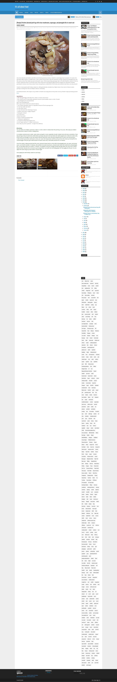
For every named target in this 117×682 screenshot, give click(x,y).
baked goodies (90, 302)
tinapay (86, 650)
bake (91, 309)
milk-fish (94, 584)
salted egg (90, 413)
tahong (92, 420)
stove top (83, 641)
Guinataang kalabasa (85, 366)
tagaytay (87, 648)
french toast (84, 546)
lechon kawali (84, 577)
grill (82, 392)
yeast (82, 364)
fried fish (89, 390)
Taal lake (89, 477)
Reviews (26, 12)
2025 (84, 190)
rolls (97, 620)
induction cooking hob (85, 565)
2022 (84, 194)
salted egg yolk (87, 624)
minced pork (91, 399)
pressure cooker (87, 314)
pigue (83, 605)
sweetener (89, 646)
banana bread (84, 375)
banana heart (90, 375)
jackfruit (83, 570)
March (85, 226)
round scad (83, 622)
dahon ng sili (87, 534)
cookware (94, 529)
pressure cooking (84, 612)
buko (96, 511)
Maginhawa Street (90, 458)
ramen (88, 617)
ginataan (87, 551)
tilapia (91, 423)
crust (82, 534)
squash (83, 361)
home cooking (87, 295)
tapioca (83, 423)
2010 (84, 242)
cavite (87, 518)
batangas (93, 335)
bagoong (88, 335)
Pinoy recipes (84, 297)
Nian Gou (91, 463)
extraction (88, 539)
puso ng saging (95, 612)
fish (92, 288)
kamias (90, 319)
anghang (88, 489)
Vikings (91, 484)
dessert (93, 285)
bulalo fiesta (84, 378)
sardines (96, 359)
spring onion (84, 639)
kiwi (82, 575)
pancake (95, 404)
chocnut (87, 311)
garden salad (89, 548)
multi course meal (93, 586)
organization (96, 401)
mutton (83, 589)
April (85, 224)
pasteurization (92, 598)
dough (88, 385)
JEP (86, 169)
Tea (97, 477)
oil (86, 593)
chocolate (90, 380)
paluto (93, 593)
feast (89, 387)
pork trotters (27, 29)
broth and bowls (88, 508)
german (83, 551)
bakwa (91, 496)
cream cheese (88, 383)
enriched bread (84, 387)
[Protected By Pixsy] (48, 673)
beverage (83, 337)
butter (86, 340)
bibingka (87, 501)
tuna (90, 425)
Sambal (95, 371)
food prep (83, 319)
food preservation (84, 544)
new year (88, 321)
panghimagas (84, 596)
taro (94, 648)
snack (94, 307)
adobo (83, 316)
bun (92, 513)
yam (92, 662)
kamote (91, 394)
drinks (89, 537)
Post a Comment (21, 180)
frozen (92, 546)
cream (96, 532)
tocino (97, 650)
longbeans (96, 397)
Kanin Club (87, 451)
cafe (82, 295)
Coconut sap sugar (90, 328)
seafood (97, 285)
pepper (87, 603)
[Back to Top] (99, 680)
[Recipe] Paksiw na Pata (42, 167)
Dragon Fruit (92, 444)
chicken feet (84, 520)
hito (82, 560)
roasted (94, 620)
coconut (95, 380)
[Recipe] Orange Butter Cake (87, 79)
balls (87, 499)
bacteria (91, 494)
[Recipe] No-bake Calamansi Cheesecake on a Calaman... (89, 210)
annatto (92, 489)
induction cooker (94, 563)
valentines (88, 657)
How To (41, 12)
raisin (90, 615)
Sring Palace (84, 477)
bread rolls (93, 506)
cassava (97, 515)
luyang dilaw (95, 577)
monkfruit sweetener (85, 401)
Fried (88, 330)
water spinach (84, 662)
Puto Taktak (89, 470)
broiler (83, 508)
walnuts (96, 660)
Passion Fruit (96, 465)
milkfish (94, 319)
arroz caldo (84, 335)
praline (83, 610)
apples (92, 373)
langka (88, 352)
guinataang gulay (84, 556)
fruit (97, 297)
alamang (97, 487)
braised (40, 27)
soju (82, 636)
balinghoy (83, 499)
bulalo (83, 340)
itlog (82, 567)
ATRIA (83, 430)
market (83, 584)
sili (98, 413)
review (89, 285)
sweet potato (84, 646)
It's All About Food (22, 1)
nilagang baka (84, 591)
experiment (97, 290)
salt (82, 624)
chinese (44, 27)
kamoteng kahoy (96, 570)
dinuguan (83, 385)
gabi (96, 546)
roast (89, 359)
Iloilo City (96, 283)
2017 (84, 232)
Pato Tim (83, 468)
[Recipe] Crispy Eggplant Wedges (93, 17)
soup (96, 300)
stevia (95, 323)
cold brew (97, 525)
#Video (83, 101)
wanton (92, 428)
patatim (20, 29)
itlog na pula (93, 567)
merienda (92, 295)
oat (95, 591)
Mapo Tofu (96, 458)
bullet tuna (88, 513)
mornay (87, 586)
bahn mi (83, 496)
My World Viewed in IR (44, 1)
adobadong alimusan (90, 487)
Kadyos (83, 451)
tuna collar (88, 655)
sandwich (92, 624)
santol (93, 359)
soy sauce (94, 636)
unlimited (83, 657)
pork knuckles (84, 608)
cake (89, 297)
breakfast (83, 311)
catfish (83, 518)
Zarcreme (95, 484)
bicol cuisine (93, 501)
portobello (89, 608)
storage (97, 639)
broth (82, 304)
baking (95, 288)
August (85, 216)
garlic (93, 390)
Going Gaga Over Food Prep (92, 147)
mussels (83, 356)
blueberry (88, 506)
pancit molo (84, 406)
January (85, 230)
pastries (97, 598)
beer (97, 335)
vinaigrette (88, 660)
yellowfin (83, 665)
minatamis (97, 354)
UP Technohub (84, 482)
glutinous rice (84, 349)
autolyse (87, 494)
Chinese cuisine (91, 364)
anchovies (83, 489)
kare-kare (95, 394)
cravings (91, 532)
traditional (83, 425)
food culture (95, 541)
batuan (95, 375)
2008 (84, 246)
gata (82, 314)
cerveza (90, 518)
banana (95, 302)
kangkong (83, 352)
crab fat (87, 532)
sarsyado (97, 624)
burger (88, 378)
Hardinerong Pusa (84, 1)
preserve (96, 610)
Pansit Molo (84, 333)
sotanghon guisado (93, 416)
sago (82, 413)
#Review (83, 92)
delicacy (96, 534)
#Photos (83, 94)
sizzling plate (87, 631)
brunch (83, 511)
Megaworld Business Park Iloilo (87, 371)
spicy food (90, 418)
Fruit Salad (83, 447)
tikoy (82, 650)
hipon (96, 558)
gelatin (94, 548)
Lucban (96, 456)
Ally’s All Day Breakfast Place (90, 430)
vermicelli (83, 660)
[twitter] (99, 1)
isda (96, 565)
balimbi (95, 496)
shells (93, 629)
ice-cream (93, 560)
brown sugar (94, 508)
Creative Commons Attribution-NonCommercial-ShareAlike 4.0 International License (27, 675)
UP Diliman (94, 480)
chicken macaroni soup (91, 520)
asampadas (96, 492)
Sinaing (96, 475)
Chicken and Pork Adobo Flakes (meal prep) (69, 17)
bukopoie (83, 513)
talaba (91, 648)
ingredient (93, 349)
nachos (87, 589)
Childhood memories (91, 439)
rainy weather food (85, 615)
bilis (82, 503)
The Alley (83, 480)
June (85, 220)
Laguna (90, 454)
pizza (95, 605)
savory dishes (96, 627)
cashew (97, 378)
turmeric (94, 425)
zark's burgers (88, 665)
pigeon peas (96, 603)
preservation (91, 610)
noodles (87, 300)
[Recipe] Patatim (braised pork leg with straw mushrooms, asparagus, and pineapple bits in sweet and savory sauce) (27, 166)
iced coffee (83, 563)
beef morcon (96, 499)
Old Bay (83, 465)
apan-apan (88, 373)
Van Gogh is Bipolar (85, 484)
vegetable (83, 428)
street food (88, 641)
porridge (83, 411)
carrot (93, 515)
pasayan (83, 598)
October (85, 205)
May (85, 222)
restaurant (91, 283)
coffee (92, 311)
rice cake (97, 617)
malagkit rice (84, 582)
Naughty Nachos (93, 461)
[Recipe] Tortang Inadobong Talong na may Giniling (92, 142)
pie (95, 406)
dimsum (91, 345)
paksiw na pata (90, 404)
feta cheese (94, 387)
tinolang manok (91, 650)
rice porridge (91, 411)
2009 (84, 244)
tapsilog (87, 423)
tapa (91, 361)
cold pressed (84, 527)
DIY (95, 328)
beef (92, 290)
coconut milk (93, 297)
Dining (87, 444)
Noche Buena (96, 463)
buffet (93, 511)
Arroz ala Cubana (84, 432)
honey (86, 560)
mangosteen (97, 582)
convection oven (90, 527)
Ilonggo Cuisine (84, 368)
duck (93, 537)
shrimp (90, 307)
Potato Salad (96, 468)
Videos (47, 12)
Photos (36, 12)
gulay (90, 556)
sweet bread (84, 420)
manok (83, 354)
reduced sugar (84, 359)
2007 (84, 247)
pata (18, 29)
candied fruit (88, 515)
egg (95, 304)
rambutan (83, 617)
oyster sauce (84, 404)
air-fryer (93, 333)
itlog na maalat (87, 567)
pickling (91, 603)
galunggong (84, 548)
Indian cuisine (84, 449)
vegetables (95, 361)
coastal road (89, 525)
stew (94, 418)
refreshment (92, 617)
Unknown (87, 175)
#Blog (83, 99)
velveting (93, 657)
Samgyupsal (84, 475)
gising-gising (93, 551)
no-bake (91, 401)
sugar (92, 641)
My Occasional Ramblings (77, 1)
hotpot (89, 560)
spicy (86, 418)
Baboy (88, 309)
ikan (96, 392)
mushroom (83, 321)
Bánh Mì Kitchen (84, 437)
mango (86, 399)
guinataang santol (88, 392)
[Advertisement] (75, 6)
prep (86, 610)
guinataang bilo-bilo (93, 553)
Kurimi (83, 454)
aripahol (83, 492)
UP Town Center (91, 482)
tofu (94, 423)
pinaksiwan (91, 605)
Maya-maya (84, 461)
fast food (92, 539)
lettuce (89, 397)
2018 (84, 202)
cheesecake (91, 340)
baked (87, 496)
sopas (86, 636)
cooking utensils (84, 529)
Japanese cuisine (91, 449)
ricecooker (97, 411)
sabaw (92, 622)
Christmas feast (91, 326)
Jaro (91, 368)
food (53, 27)
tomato (83, 653)
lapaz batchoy (84, 397)
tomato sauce (88, 653)
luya (82, 399)
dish (92, 316)
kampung (83, 572)
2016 (84, 234)
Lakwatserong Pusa (37, 1)
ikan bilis (88, 563)
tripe (87, 425)
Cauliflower (95, 437)
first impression (84, 541)
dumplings (96, 385)
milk (91, 584)
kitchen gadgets (96, 572)
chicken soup (97, 340)
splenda (96, 314)
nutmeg (89, 591)
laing (85, 575)
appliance (97, 489)
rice (86, 307)
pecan (97, 601)
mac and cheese (84, 579)
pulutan (90, 612)
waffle (93, 660)
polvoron (83, 409)
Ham (91, 366)
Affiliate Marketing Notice (56, 12)
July (85, 218)
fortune (90, 544)
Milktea (88, 461)
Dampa (95, 442)
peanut (90, 601)
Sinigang (88, 333)
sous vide (89, 636)
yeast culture (97, 428)
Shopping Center (90, 475)
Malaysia (92, 330)
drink (86, 537)
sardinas (95, 413)
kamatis (90, 570)
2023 (84, 192)
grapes (97, 390)
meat (86, 354)
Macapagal (83, 458)
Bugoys (92, 435)
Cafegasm (90, 437)
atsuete (83, 494)
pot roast (94, 608)
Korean (96, 451)
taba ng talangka (95, 646)
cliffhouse (83, 525)
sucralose (83, 309)
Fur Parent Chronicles (29, 1)
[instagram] (97, 1)
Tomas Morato (89, 480)
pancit (97, 593)
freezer (94, 544)
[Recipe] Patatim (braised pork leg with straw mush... (91, 207)
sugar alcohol (84, 643)
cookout (90, 529)
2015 (84, 236)
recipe (92, 281)
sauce (83, 627)
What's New (16, 1)
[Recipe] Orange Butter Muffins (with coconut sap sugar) (93, 136)
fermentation (84, 347)
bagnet (96, 494)
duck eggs (97, 537)
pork (24, 29)
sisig (82, 631)
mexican (87, 584)
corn (98, 529)
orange (87, 356)
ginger (83, 300)
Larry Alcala (84, 456)
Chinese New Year (85, 442)
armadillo (87, 492)
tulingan (83, 655)
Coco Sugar (84, 328)
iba (87, 319)
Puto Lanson (84, 470)
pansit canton (90, 596)
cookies (83, 383)
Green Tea (92, 447)
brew (98, 506)
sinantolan (86, 416)
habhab (92, 558)
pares (95, 596)
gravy (87, 553)
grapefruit (83, 553)
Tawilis (93, 477)
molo (98, 584)
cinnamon (93, 522)
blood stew (83, 506)
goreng (97, 551)
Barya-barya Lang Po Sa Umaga (53, 1)
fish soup (89, 541)
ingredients (92, 565)
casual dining (88, 316)
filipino (83, 307)
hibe (93, 392)
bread (94, 292)
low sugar (89, 577)
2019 (84, 200)
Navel (83, 463)
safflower (96, 622)
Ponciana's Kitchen (89, 468)
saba (92, 314)
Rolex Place (95, 473)
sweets (88, 420)
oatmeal (83, 593)
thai (97, 648)
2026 (84, 188)
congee (87, 342)
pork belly (88, 409)
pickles (92, 406)
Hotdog (95, 366)
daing (92, 534)
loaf (92, 397)
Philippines (89, 292)
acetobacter (84, 487)
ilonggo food (88, 290)
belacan (83, 501)
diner (82, 537)
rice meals (83, 620)
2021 (84, 196)
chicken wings (84, 522)
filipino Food (49, 27)
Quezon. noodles (84, 473)
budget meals (88, 511)
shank (89, 629)
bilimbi (97, 501)
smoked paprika (84, 634)
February (86, 228)
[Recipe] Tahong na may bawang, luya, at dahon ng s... (91, 213)
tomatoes (93, 653)
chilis (89, 522)
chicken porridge (84, 380)
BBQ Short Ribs (91, 432)
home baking (84, 292)
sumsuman (96, 643)
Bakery (97, 432)
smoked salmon (91, 634)
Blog (31, 12)
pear (94, 601)
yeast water (96, 662)
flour (95, 316)
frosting (88, 546)
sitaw (92, 321)
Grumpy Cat (97, 447)
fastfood (96, 311)
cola (93, 525)
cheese (95, 518)
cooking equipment (93, 342)
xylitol (89, 662)
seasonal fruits (84, 629)
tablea (83, 648)
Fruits (88, 447)
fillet (96, 539)
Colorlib (21, 680)
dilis (87, 345)
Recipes (21, 12)
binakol (86, 503)
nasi (90, 589)
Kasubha (92, 451)
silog (82, 416)
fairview (95, 345)
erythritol (83, 539)
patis (86, 601)
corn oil (83, 532)
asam (92, 492)
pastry (95, 356)
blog (93, 503)
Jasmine (96, 449)
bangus (95, 309)
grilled (89, 349)
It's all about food (21, 6)
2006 (84, 249)
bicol (87, 337)
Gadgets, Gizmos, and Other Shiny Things (65, 1)
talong (96, 420)
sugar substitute (90, 643)
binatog (90, 503)
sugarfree (87, 361)
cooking (92, 304)
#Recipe (84, 16)
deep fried (94, 383)
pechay (83, 603)
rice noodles (89, 620)
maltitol (92, 582)
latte (93, 575)
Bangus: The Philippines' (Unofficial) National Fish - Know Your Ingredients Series (93, 27)
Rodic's (90, 473)
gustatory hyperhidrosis (85, 558)
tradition (97, 653)
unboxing (95, 655)
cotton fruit (83, 345)
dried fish (91, 385)
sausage (86, 627)
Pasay (91, 465)
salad (86, 413)
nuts (93, 591)
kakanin (86, 394)
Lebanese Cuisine (90, 456)
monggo (83, 586)
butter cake (96, 513)
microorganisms (91, 354)
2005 (84, 251)
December (86, 203)
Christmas (90, 442)
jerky (87, 570)
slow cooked (93, 631)
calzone (83, 515)
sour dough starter (85, 323)
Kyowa (87, 454)
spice (83, 418)
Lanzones (94, 454)
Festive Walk (84, 330)
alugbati (83, 373)
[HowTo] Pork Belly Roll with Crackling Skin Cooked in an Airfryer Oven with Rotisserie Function (93, 155)
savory (91, 627)
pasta (87, 598)
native (94, 589)
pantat (88, 406)
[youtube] (101, 1)
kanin (87, 572)
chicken (83, 290)
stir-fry (94, 639)
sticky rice (89, 639)
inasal (83, 394)
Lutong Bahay (66, 27)
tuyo (92, 655)
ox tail (90, 593)
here (18, 93)
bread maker (96, 337)
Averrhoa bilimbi (84, 326)
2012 (84, 238)
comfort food (87, 304)
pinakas (86, 605)
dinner (98, 292)
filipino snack (84, 390)
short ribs (96, 629)
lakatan (89, 575)
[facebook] (96, 1)
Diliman (83, 444)
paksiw (91, 356)
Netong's (86, 463)
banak (91, 499)
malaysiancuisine (93, 352)
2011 (84, 240)
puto (87, 411)
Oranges (87, 465)
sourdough (91, 323)
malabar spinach (91, 579)
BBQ (86, 364)
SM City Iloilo (84, 302)
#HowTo (59, 16)
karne (91, 572)
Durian (96, 444)
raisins (94, 615)
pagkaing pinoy (73, 27)
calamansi (93, 378)
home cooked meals (59, 27)
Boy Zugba (83, 435)
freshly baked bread (91, 347)
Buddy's (88, 435)
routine (88, 622)
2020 (84, 198)
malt (88, 582)
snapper (96, 634)
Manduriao (97, 330)
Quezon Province (96, 470)
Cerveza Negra (84, 439)
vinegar (88, 428)
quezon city (92, 300)
